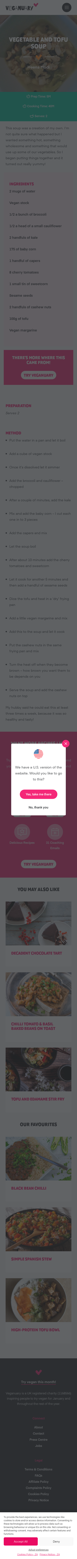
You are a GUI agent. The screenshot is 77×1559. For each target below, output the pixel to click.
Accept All (21, 1541)
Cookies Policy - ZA (27, 1554)
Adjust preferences (39, 1549)
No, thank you (38, 807)
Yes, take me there (38, 794)
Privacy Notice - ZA (50, 1554)
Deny (56, 1541)
